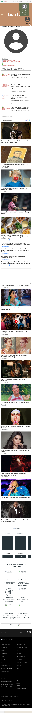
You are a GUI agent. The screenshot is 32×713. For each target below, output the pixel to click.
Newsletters (13, 65)
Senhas (10, 64)
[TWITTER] (29, 632)
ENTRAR (24, 12)
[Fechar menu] (12, 26)
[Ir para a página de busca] (30, 25)
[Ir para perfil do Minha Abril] (16, 57)
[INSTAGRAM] (27, 632)
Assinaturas (13, 60)
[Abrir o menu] (2, 14)
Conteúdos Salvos (16, 61)
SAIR (25, 15)
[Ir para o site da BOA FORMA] (18, 15)
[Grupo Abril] (2, 2)
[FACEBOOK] (24, 632)
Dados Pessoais (15, 62)
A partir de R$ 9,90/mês (8, 556)
